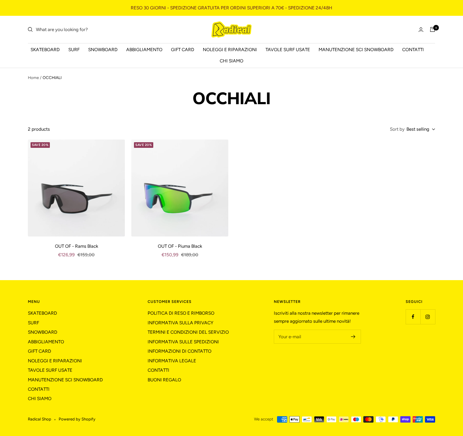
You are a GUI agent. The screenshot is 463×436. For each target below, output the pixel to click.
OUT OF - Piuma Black (180, 246)
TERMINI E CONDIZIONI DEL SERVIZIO (188, 332)
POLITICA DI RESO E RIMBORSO (181, 313)
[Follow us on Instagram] (427, 316)
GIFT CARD (182, 49)
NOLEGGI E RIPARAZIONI (230, 49)
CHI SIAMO (231, 60)
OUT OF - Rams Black (76, 246)
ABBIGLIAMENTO (144, 49)
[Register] (353, 337)
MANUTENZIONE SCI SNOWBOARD (356, 49)
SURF (74, 49)
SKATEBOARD (45, 49)
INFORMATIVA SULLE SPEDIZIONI (183, 341)
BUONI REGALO (164, 379)
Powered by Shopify (77, 419)
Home (33, 77)
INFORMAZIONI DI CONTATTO (179, 351)
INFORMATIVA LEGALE (172, 360)
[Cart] (432, 29)
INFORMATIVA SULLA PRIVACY (180, 322)
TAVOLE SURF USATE (288, 49)
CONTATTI (413, 49)
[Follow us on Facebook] (413, 316)
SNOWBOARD (103, 49)
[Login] (421, 29)
